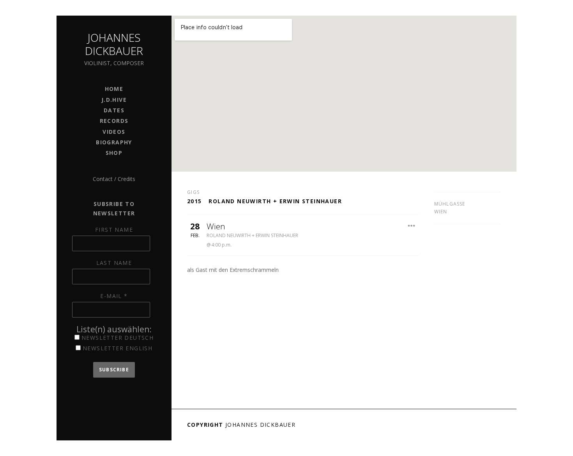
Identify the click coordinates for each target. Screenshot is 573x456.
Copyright (205, 424)
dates (114, 110)
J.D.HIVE (114, 99)
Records (114, 120)
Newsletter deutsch (117, 337)
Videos (114, 131)
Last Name (114, 262)
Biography (114, 142)
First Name (114, 229)
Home (114, 88)
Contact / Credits (114, 179)
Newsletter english (117, 348)
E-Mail (113, 296)
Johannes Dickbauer (114, 44)
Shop (114, 152)
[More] (412, 226)
